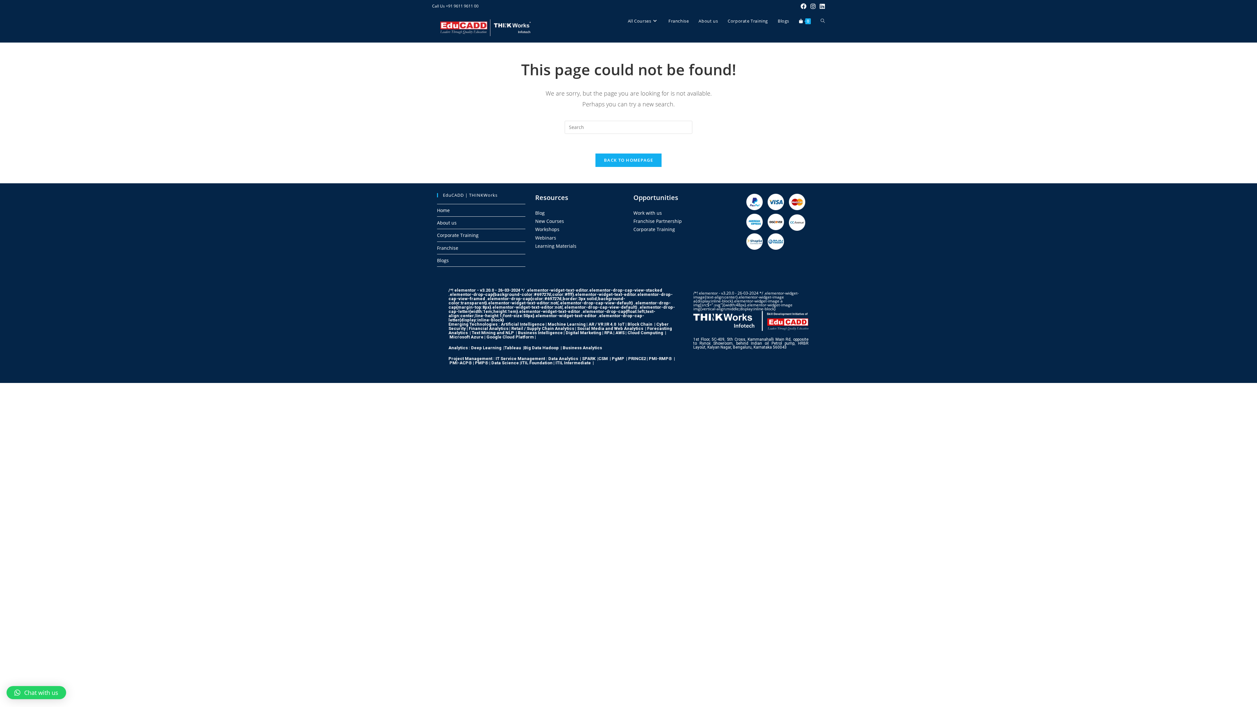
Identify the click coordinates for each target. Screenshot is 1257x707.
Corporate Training (458, 235)
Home (443, 210)
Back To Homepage (628, 160)
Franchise (447, 248)
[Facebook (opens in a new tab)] (804, 6)
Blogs (443, 260)
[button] (36, 692)
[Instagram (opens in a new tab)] (813, 6)
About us (447, 223)
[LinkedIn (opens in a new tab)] (821, 6)
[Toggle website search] (823, 21)
